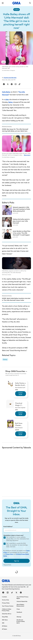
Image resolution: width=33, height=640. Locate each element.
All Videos (4, 626)
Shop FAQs (5, 617)
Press (18, 609)
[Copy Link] (19, 84)
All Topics (4, 629)
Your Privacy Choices (7, 606)
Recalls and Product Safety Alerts (20, 621)
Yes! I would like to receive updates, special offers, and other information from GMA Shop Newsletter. (17, 538)
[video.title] (16, 48)
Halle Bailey (6, 92)
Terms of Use (5, 600)
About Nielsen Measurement (20, 605)
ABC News (5, 620)
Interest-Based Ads (22, 601)
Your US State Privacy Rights (22, 597)
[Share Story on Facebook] (4, 84)
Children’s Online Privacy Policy (6, 609)
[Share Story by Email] (15, 84)
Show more (27, 155)
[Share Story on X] (7, 84)
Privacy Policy (9, 554)
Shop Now (20, 393)
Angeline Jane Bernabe (10, 77)
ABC (3, 623)
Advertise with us (6, 613)
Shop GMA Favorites (15, 371)
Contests (4, 597)
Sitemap (19, 617)
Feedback (19, 612)
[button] (3, 3)
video (7, 99)
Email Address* (8, 526)
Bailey (10, 102)
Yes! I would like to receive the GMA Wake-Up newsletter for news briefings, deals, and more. (17, 544)
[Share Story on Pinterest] (11, 84)
